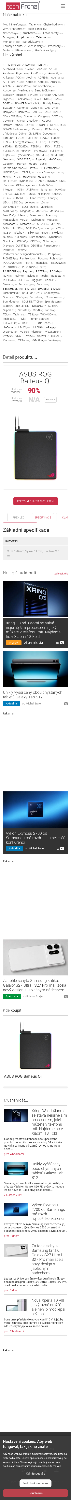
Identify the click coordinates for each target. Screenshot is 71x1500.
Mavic (23, 215)
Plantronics (28, 258)
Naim (49, 228)
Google (9, 163)
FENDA (37, 146)
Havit (33, 168)
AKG (53, 68)
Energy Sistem (23, 142)
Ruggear (37, 280)
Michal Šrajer (35, 642)
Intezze (9, 189)
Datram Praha (13, 124)
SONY (22, 297)
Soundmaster (55, 297)
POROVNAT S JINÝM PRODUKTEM (35, 501)
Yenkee (55, 340)
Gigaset (41, 159)
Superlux (9, 310)
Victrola (37, 331)
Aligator (22, 73)
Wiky (30, 336)
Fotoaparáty (53, 33)
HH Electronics (50, 168)
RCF (7, 275)
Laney (53, 198)
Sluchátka (32, 33)
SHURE (43, 288)
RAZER (42, 271)
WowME (42, 336)
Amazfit (55, 73)
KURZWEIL (20, 198)
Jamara (46, 189)
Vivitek (8, 336)
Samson (10, 284)
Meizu (24, 219)
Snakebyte (52, 292)
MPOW (55, 224)
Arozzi (55, 81)
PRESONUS (58, 262)
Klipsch (43, 193)
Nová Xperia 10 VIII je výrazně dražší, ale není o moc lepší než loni (48, 1307)
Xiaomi (9, 340)
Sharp (30, 288)
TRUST (27, 323)
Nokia (57, 232)
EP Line (41, 142)
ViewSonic (53, 331)
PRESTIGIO (11, 267)
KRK (7, 198)
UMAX (24, 327)
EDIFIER (32, 137)
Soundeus (37, 297)
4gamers (14, 64)
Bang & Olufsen (46, 90)
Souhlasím (36, 1493)
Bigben (8, 99)
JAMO (59, 189)
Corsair (30, 116)
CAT (47, 112)
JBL (7, 193)
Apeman (57, 77)
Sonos (8, 297)
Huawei (29, 176)
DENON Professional (16, 129)
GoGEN (55, 159)
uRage (51, 327)
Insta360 (46, 185)
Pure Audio (30, 267)
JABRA (32, 189)
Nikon (33, 232)
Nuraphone (37, 236)
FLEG (58, 146)
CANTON (51, 107)
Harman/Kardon (15, 168)
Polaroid (56, 258)
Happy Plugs (38, 163)
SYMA (38, 310)
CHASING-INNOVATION (50, 180)
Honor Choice (45, 172)
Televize (43, 37)
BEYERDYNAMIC (52, 94)
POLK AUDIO (12, 262)
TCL (7, 314)
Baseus (8, 94)
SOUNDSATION (32, 301)
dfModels (10, 133)
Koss (57, 193)
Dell (29, 124)
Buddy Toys (51, 103)
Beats (21, 94)
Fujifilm (56, 150)
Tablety (35, 24)
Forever (26, 150)
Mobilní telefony (15, 24)
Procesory (56, 46)
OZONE (36, 245)
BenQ (33, 94)
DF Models (52, 129)
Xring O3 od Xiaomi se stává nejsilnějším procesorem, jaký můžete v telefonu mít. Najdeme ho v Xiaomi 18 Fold (33, 630)
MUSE (18, 228)
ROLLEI (23, 280)
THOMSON (48, 314)
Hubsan (44, 176)
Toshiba (9, 318)
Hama (22, 163)
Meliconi (38, 219)
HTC (17, 176)
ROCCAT (9, 280)
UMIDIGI (38, 327)
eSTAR (8, 146)
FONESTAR (11, 150)
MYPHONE (34, 228)
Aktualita (11, 703)
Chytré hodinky (54, 24)
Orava (8, 245)
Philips (54, 254)
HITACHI (27, 172)
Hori (60, 172)
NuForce (21, 236)
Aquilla (43, 81)
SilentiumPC (11, 292)
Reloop (32, 275)
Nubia (8, 236)
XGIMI (56, 336)
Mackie (46, 206)
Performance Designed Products (24, 254)
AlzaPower (38, 73)
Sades (50, 280)
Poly (28, 262)
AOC (20, 77)
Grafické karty (45, 50)
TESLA (33, 314)
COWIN (57, 116)
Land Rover (38, 198)
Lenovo (31, 202)
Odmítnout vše (35, 1473)
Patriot (8, 249)
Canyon (9, 112)
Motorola (27, 224)
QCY (43, 267)
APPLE (9, 81)
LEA (6, 202)
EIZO (44, 137)
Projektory (25, 37)
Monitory (11, 41)
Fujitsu (9, 155)
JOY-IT (19, 193)
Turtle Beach (44, 323)
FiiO (48, 146)
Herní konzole (37, 28)
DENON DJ (58, 124)
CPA (21, 120)
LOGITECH (30, 206)
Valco (24, 331)
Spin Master (53, 301)
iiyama (31, 185)
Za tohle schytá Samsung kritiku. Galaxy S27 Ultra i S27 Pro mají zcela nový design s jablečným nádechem (34, 985)
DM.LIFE (34, 133)
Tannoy (50, 310)
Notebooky (12, 33)
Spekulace (12, 996)
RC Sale (56, 271)
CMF (57, 112)
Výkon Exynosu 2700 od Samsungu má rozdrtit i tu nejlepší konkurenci (35, 838)
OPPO (35, 241)
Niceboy (20, 232)
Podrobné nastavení (35, 1483)
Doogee (49, 133)
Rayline (28, 271)
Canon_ (37, 107)
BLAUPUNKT (43, 99)
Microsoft (10, 224)
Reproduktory (32, 41)
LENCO (17, 202)
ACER (42, 64)
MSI (7, 228)
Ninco (45, 232)
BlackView (24, 99)
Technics (19, 314)
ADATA (30, 68)
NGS (7, 232)
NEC (59, 228)
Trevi (22, 318)
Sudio (53, 305)
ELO (7, 142)
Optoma (49, 241)
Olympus (55, 236)
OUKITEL (22, 245)
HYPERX (10, 180)
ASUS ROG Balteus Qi (23, 1076)
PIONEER (10, 258)
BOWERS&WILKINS (28, 103)
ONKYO (22, 241)
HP (7, 176)
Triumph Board (38, 318)
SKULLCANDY (32, 292)
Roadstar (58, 275)
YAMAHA (39, 340)
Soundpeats (11, 301)
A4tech (28, 64)
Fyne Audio (25, 155)
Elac (55, 137)
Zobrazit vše (61, 573)
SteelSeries (22, 305)
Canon (23, 107)
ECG (20, 137)
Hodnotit (50, 399)
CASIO (37, 112)
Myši (8, 50)
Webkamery (37, 46)
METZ (52, 219)
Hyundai (26, 180)
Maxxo (51, 215)
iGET (20, 185)
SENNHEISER (13, 288)
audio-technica (43, 86)
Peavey (21, 249)
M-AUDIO (9, 215)
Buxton (9, 107)
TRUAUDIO (11, 323)
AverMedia (25, 90)
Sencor (43, 284)
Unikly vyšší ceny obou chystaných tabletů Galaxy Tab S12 (32, 694)
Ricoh (44, 275)
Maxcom (37, 215)
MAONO (42, 211)
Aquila (31, 81)
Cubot (47, 120)
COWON (9, 120)
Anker (8, 77)
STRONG (39, 305)
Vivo (19, 336)
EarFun (8, 137)
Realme (19, 275)
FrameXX (41, 150)
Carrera (24, 112)
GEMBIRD (58, 155)
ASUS (8, 86)
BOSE (8, 103)
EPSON (54, 142)
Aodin (31, 77)
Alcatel (8, 73)
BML (58, 99)
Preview (14, 642)
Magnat (27, 211)
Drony (9, 37)
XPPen (24, 340)
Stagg (8, 305)
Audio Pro (23, 86)
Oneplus (9, 241)
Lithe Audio (11, 206)
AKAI (42, 68)
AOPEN (43, 77)
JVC (31, 193)
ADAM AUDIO (13, 68)
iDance (8, 185)
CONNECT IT (12, 116)
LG (44, 202)
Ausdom (9, 90)
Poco (43, 258)
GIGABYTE (25, 159)
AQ (20, 81)
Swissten (24, 310)
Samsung (27, 284)
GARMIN (42, 155)
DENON (42, 124)
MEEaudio (10, 219)
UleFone (9, 327)
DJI (22, 133)
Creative (33, 120)
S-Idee (56, 288)
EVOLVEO (22, 146)
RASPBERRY (12, 271)
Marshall (57, 211)
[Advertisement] (35, 751)
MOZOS (43, 224)
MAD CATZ (10, 211)
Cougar (44, 116)
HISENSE (10, 172)
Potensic (41, 262)
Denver (37, 129)
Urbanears (10, 331)
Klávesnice (24, 50)
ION (20, 189)
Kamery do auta (14, 46)
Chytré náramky (14, 28)
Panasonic (52, 245)
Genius (9, 159)
